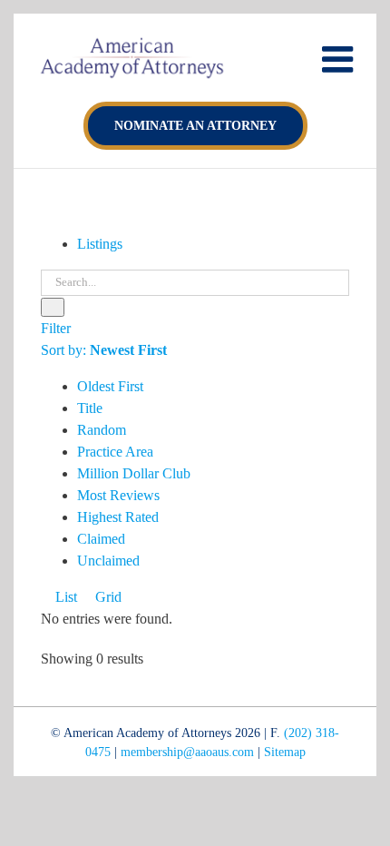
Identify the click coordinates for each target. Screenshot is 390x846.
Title (89, 408)
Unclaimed (108, 560)
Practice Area (115, 451)
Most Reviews (118, 495)
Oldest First (110, 386)
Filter (56, 328)
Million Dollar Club (133, 473)
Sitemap (285, 752)
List (64, 597)
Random (101, 430)
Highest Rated (118, 517)
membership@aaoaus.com (187, 752)
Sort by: (104, 350)
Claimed (101, 538)
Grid (107, 597)
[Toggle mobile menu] (340, 59)
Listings (99, 243)
